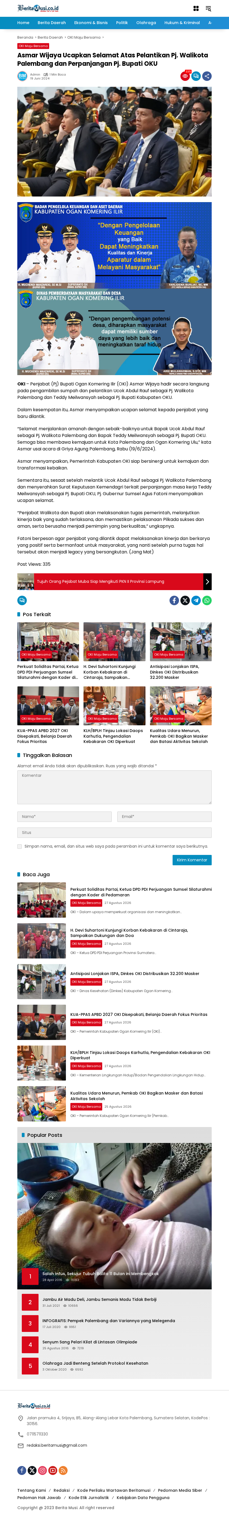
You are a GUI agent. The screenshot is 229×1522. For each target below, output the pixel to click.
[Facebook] (174, 600)
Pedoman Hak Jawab (39, 1497)
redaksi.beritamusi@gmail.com (57, 1445)
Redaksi (62, 1490)
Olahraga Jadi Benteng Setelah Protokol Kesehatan (95, 1363)
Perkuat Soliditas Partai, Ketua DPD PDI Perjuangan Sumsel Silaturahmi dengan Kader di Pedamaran (47, 672)
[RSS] (63, 1470)
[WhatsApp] (207, 600)
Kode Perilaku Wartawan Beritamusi (113, 1490)
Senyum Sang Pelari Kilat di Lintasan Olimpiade (89, 1342)
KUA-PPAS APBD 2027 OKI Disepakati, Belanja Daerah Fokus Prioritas (44, 736)
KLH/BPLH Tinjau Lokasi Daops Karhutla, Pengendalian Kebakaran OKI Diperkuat (113, 736)
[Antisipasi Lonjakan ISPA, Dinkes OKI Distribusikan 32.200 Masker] (181, 641)
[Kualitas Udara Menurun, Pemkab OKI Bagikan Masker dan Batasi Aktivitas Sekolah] (181, 705)
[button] (208, 8)
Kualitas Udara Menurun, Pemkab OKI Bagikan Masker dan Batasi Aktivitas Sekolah (179, 736)
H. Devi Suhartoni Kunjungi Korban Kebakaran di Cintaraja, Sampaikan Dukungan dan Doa (109, 672)
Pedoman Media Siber (180, 1490)
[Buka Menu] (196, 8)
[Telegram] (196, 600)
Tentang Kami (31, 1490)
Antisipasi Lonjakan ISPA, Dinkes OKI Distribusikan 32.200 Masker (174, 672)
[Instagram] (42, 1470)
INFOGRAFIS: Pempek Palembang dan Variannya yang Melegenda (108, 1321)
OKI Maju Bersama (33, 46)
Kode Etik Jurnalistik (89, 1497)
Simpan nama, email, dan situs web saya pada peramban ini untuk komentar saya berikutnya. (116, 846)
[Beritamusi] (38, 8)
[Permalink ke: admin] (23, 76)
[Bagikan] (207, 76)
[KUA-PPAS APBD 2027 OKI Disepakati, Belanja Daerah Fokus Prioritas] (48, 705)
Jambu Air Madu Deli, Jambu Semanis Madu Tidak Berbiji (99, 1299)
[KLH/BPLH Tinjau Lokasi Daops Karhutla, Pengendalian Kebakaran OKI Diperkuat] (114, 705)
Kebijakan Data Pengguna (143, 1497)
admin (35, 74)
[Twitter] (185, 600)
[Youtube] (52, 1470)
